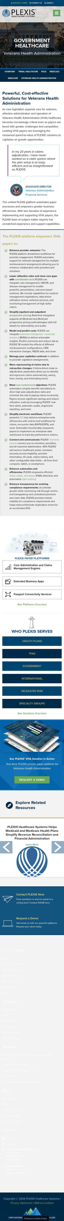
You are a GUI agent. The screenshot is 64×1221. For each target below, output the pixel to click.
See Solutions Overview (32, 713)
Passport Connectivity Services (32, 594)
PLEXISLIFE (8, 1098)
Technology (8, 1076)
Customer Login (11, 1115)
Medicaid (54, 71)
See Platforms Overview (32, 604)
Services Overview (12, 975)
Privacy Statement (21, 1203)
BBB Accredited (43, 1203)
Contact (10, 1138)
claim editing (29, 479)
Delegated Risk (32, 691)
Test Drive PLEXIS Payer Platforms (20, 1081)
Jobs (4, 1104)
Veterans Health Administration (38, 78)
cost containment (25, 385)
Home (5, 958)
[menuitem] (31, 1138)
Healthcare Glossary (13, 1110)
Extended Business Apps (29, 581)
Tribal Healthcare (28, 71)
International (32, 678)
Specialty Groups (32, 703)
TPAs (32, 653)
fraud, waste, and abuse (22, 475)
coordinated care (24, 279)
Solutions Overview (12, 964)
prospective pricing (20, 315)
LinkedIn (11, 1144)
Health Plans (32, 641)
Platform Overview (12, 970)
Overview (10, 71)
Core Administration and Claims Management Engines (33, 567)
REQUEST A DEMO (32, 780)
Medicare (13, 78)
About (5, 992)
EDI (21, 417)
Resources (8, 987)
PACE (43, 71)
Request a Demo (11, 1121)
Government (32, 666)
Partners (6, 981)
